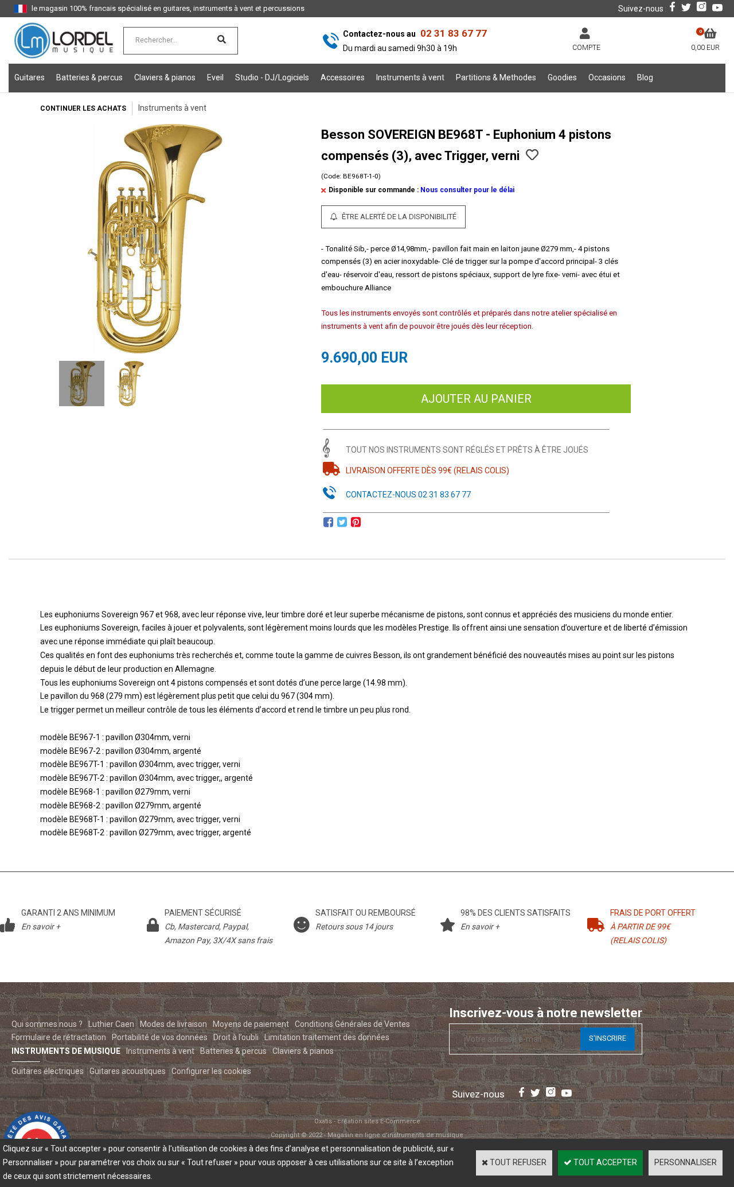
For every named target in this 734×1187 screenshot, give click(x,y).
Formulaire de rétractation (58, 1037)
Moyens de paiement (251, 1024)
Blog (645, 77)
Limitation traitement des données (326, 1037)
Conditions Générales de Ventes (352, 1024)
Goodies (562, 77)
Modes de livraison (173, 1024)
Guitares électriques (47, 1071)
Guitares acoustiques (127, 1071)
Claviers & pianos (165, 77)
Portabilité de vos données (160, 1037)
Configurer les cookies (211, 1071)
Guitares (29, 77)
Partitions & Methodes (496, 77)
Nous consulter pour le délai (467, 190)
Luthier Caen (111, 1024)
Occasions (607, 77)
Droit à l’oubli (236, 1037)
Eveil (215, 77)
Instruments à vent (410, 77)
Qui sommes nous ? (47, 1024)
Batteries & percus (89, 77)
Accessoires (343, 77)
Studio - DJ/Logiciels (272, 77)
